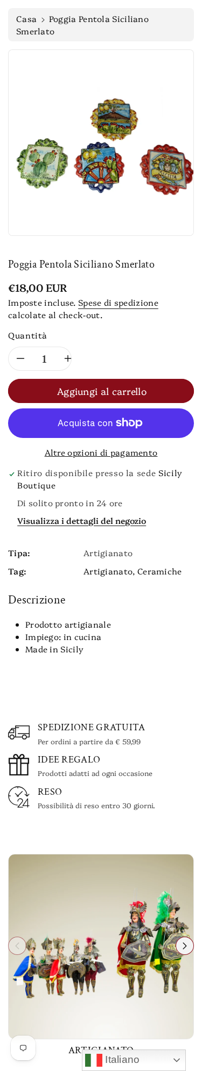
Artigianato (108, 571)
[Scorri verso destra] (185, 946)
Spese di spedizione (118, 302)
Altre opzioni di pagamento (101, 452)
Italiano (121, 1059)
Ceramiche (159, 571)
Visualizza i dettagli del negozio (81, 520)
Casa (26, 18)
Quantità (27, 335)
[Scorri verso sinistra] (17, 946)
